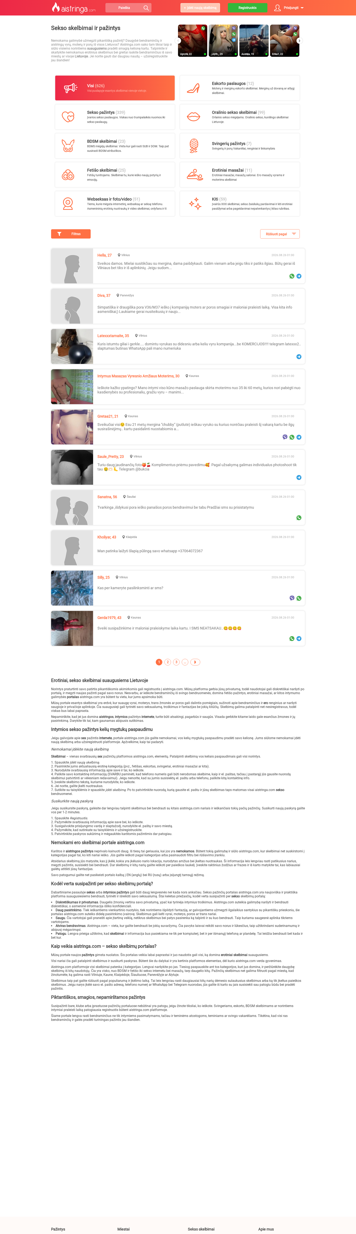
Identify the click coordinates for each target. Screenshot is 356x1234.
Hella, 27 (104, 255)
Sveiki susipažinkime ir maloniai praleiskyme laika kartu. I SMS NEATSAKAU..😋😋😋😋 (169, 628)
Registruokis (247, 8)
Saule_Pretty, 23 (110, 456)
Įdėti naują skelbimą (202, 8)
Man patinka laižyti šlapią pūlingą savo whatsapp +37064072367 (150, 551)
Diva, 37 (103, 295)
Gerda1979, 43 (109, 617)
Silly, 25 (103, 577)
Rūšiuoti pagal (276, 234)
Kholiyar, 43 (106, 537)
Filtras (76, 234)
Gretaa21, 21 (107, 416)
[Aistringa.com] (74, 7)
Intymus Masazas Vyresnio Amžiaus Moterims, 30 (138, 376)
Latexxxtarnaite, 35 (113, 336)
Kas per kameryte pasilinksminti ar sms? (130, 588)
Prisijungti (291, 8)
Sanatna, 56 (107, 497)
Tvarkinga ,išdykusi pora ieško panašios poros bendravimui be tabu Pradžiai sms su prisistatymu (175, 507)
